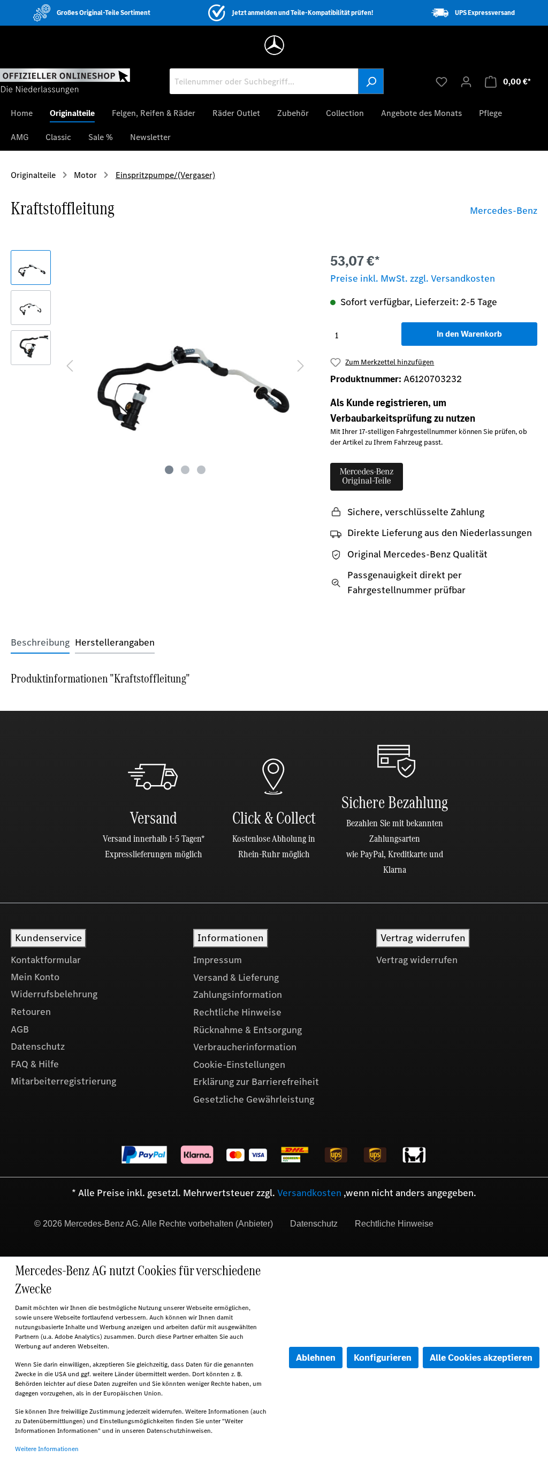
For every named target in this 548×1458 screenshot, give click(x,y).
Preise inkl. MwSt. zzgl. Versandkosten (412, 278)
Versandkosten (309, 1192)
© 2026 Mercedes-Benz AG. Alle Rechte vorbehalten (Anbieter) (153, 1223)
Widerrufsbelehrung (54, 994)
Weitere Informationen (47, 1449)
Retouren (31, 1011)
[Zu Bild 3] (201, 470)
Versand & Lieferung (236, 977)
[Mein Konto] (466, 81)
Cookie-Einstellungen (239, 1064)
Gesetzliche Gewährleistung (253, 1099)
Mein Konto (35, 977)
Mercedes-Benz (503, 210)
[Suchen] (371, 81)
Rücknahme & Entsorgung (247, 1029)
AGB (20, 1029)
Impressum (217, 959)
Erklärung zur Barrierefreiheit (256, 1081)
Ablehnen (316, 1357)
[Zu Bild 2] (185, 470)
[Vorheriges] (70, 364)
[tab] (40, 642)
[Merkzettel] (441, 81)
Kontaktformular (46, 959)
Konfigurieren (383, 1357)
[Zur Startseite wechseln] (65, 80)
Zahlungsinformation (237, 994)
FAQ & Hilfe (35, 1064)
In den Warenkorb (469, 333)
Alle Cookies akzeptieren (481, 1357)
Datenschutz (38, 1046)
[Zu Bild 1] (169, 470)
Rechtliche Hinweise (237, 1012)
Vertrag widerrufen (417, 959)
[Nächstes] (301, 364)
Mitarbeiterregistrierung (63, 1081)
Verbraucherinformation (244, 1047)
